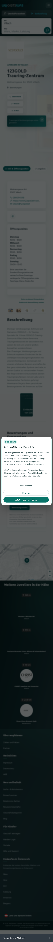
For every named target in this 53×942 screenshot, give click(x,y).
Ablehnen (26, 493)
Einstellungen (26, 485)
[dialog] (26, 471)
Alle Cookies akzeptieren (26, 500)
